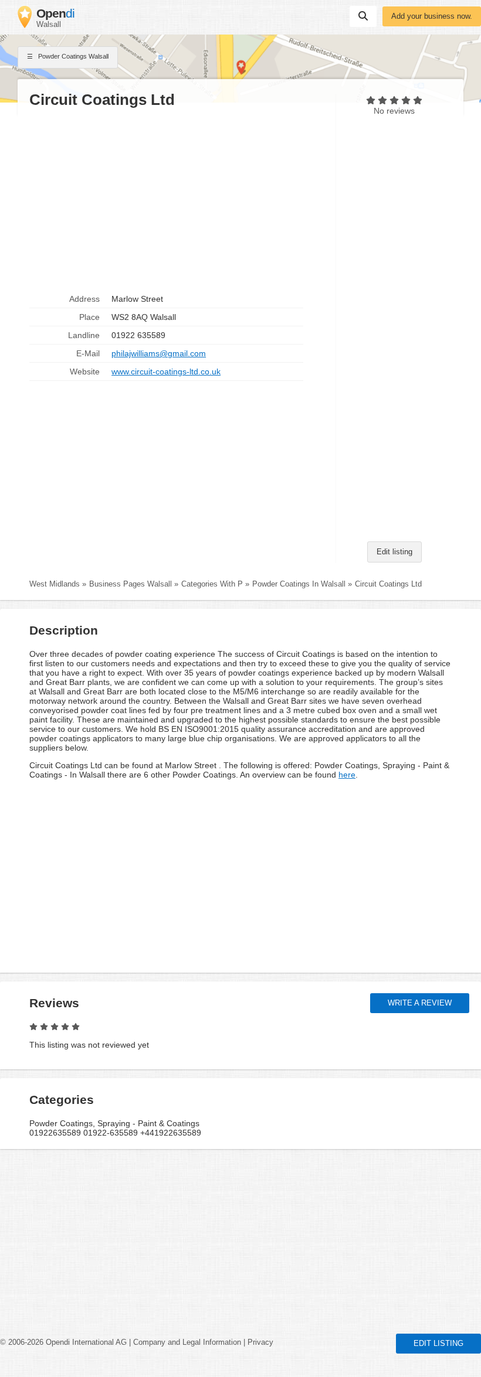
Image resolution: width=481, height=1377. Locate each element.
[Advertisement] (176, 200)
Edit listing (394, 552)
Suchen (363, 16)
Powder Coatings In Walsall (298, 584)
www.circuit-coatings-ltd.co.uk (166, 371)
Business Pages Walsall (130, 584)
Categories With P (212, 584)
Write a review (420, 1003)
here (346, 774)
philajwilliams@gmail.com (158, 353)
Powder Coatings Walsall (72, 56)
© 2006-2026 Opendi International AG (63, 1342)
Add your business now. (431, 16)
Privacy (260, 1342)
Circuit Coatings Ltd (388, 584)
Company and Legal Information (187, 1342)
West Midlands (54, 584)
